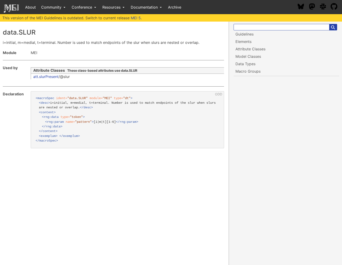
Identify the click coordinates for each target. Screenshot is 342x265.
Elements (243, 41)
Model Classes (248, 56)
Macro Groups (248, 71)
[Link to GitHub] (336, 7)
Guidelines (244, 34)
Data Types (245, 63)
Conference (82, 7)
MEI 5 (136, 18)
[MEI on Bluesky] (303, 7)
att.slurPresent (46, 76)
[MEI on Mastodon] (314, 7)
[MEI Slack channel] (325, 7)
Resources (112, 7)
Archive (174, 7)
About (30, 7)
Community (52, 7)
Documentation (145, 7)
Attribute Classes (49, 70)
